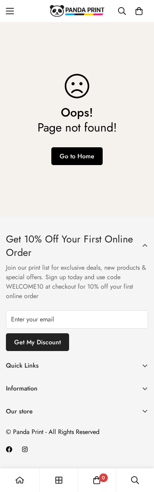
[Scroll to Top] (140, 450)
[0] (139, 11)
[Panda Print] (77, 11)
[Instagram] (25, 449)
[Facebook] (9, 449)
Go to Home (77, 156)
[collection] (59, 480)
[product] (19, 480)
